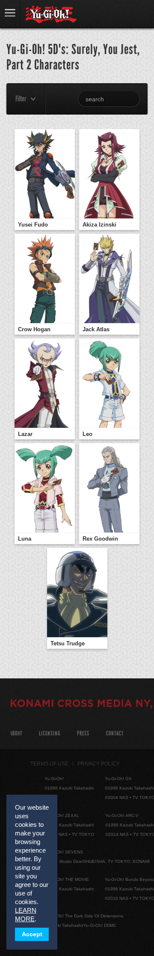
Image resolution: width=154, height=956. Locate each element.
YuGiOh (51, 15)
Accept (32, 934)
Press (83, 733)
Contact (115, 733)
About (16, 733)
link (10, 14)
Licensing (49, 733)
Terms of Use (49, 764)
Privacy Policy (98, 764)
